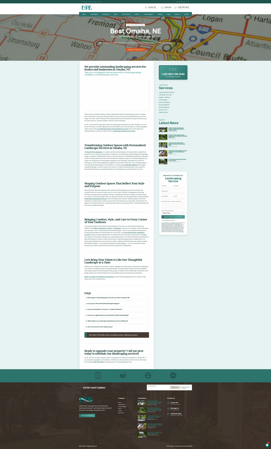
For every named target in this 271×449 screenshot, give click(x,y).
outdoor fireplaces (99, 228)
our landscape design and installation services (113, 129)
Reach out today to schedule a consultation (99, 277)
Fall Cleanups (163, 100)
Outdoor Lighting (164, 97)
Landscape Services (165, 95)
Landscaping (94, 14)
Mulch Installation (164, 102)
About (115, 14)
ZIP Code (175, 196)
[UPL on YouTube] (182, 2)
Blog (168, 14)
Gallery (137, 14)
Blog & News (121, 412)
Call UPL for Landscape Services (173, 67)
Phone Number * (164, 196)
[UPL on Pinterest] (188, 2)
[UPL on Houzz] (177, 2)
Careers (177, 14)
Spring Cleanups (164, 107)
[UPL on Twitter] (184, 2)
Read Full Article (164, 128)
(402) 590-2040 (98, 362)
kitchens (118, 228)
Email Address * (164, 191)
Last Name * (175, 185)
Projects (160, 14)
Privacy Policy (170, 446)
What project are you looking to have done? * (171, 201)
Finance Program (148, 14)
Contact (186, 14)
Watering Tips (163, 112)
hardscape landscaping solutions (95, 199)
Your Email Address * (151, 386)
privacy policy (181, 231)
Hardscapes (105, 14)
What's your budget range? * (167, 210)
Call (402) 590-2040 (87, 415)
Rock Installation (164, 105)
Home (83, 14)
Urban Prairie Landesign (94, 152)
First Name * (164, 185)
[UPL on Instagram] (186, 2)
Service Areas (126, 14)
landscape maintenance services (124, 131)
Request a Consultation (135, 49)
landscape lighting (131, 165)
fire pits (109, 228)
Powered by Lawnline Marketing (183, 446)
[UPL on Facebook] (179, 2)
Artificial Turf (163, 110)
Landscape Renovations (166, 92)
